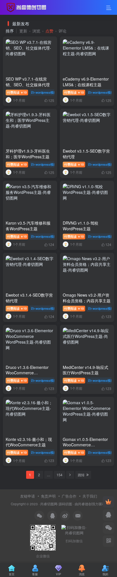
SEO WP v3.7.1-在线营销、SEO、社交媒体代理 (28, 81)
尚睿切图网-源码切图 (56, 504)
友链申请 (27, 496)
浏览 (36, 31)
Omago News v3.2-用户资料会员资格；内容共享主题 (86, 297)
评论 (62, 31)
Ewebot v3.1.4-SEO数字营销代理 (29, 297)
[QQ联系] (108, 515)
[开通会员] (108, 502)
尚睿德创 (85, 504)
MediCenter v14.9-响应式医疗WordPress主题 (85, 370)
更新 (23, 31)
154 (59, 474)
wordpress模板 (46, 92)
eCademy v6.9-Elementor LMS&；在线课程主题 (86, 81)
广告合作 (69, 496)
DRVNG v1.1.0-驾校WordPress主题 (80, 225)
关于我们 (89, 496)
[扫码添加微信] (108, 528)
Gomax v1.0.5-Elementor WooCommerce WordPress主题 (85, 444)
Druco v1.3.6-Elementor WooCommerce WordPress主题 (27, 372)
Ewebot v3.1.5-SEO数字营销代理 (86, 153)
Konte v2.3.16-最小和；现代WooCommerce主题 (29, 442)
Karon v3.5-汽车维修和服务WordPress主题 (28, 225)
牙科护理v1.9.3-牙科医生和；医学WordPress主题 (28, 153)
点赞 (49, 31)
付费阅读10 (17, 92)
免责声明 (48, 496)
